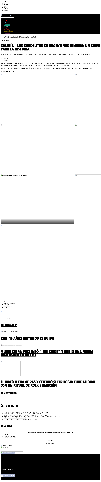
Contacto (6, 463)
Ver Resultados (50, 443)
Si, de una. (8, 435)
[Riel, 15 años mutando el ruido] (9, 331)
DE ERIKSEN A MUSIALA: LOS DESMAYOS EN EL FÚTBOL (20, 419)
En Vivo (5, 7)
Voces (5, 6)
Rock (5, 2)
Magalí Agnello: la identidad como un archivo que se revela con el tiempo (25, 415)
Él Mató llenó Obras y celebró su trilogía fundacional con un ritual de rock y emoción (48, 384)
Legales (6, 460)
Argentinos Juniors (9, 303)
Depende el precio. (11, 437)
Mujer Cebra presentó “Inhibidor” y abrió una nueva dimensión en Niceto (47, 353)
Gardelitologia (8, 306)
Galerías (6, 40)
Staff (5, 462)
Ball (4, 3)
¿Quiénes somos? (9, 459)
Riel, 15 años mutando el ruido (27, 338)
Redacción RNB (4, 58)
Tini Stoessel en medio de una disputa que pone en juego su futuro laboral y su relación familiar (32, 416)
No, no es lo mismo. (10, 436)
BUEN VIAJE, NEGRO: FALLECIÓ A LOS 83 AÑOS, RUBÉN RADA (22, 413)
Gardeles (6, 304)
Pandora (6, 10)
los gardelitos (7, 309)
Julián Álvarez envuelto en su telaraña (15, 418)
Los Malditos (6, 9)
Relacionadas (9, 325)
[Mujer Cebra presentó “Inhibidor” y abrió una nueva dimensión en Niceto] (11, 345)
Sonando (6, 4)
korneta (6, 307)
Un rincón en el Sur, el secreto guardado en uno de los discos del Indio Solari (26, 412)
